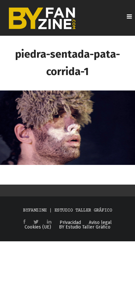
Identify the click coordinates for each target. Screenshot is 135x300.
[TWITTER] (36, 222)
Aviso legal (100, 222)
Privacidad (70, 222)
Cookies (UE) (38, 227)
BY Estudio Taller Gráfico (84, 227)
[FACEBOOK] (24, 222)
